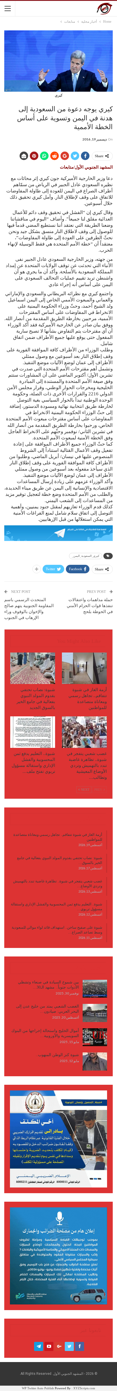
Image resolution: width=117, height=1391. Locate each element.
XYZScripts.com (84, 1388)
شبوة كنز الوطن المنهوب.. (57, 1055)
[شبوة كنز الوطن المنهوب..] (95, 1061)
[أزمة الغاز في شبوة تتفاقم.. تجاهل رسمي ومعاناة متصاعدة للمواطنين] (84, 668)
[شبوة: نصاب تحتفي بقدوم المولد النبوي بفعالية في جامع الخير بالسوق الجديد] (32, 668)
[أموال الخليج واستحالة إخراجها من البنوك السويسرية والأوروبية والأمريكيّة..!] (95, 1037)
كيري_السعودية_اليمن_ (85, 555)
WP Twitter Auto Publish (38, 1388)
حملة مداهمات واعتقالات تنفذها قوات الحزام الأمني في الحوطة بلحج (90, 605)
